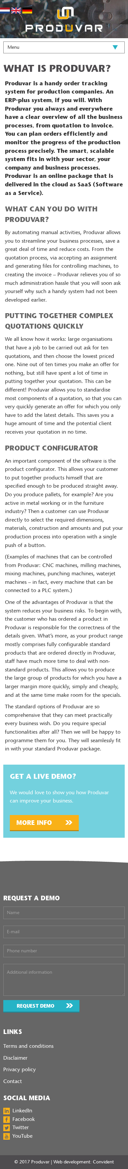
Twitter (20, 1127)
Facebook (23, 1119)
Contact (12, 1081)
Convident (103, 1162)
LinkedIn (22, 1110)
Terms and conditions (28, 1046)
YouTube (22, 1136)
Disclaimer (15, 1058)
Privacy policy (19, 1069)
